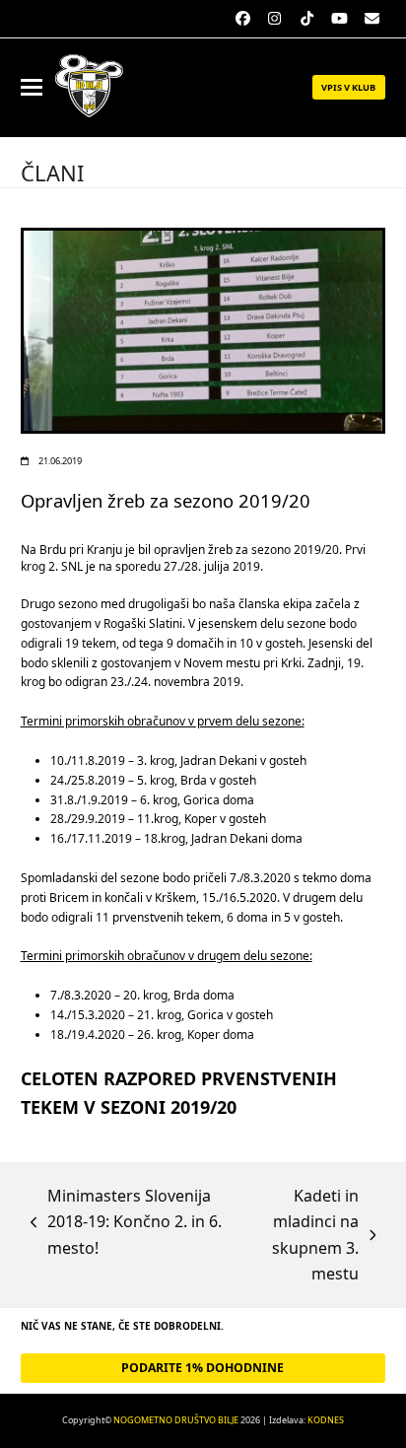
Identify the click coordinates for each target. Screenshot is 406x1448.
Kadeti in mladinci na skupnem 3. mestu (293, 1234)
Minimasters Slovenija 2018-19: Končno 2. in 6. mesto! (127, 1223)
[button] (31, 87)
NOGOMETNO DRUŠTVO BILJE (175, 1420)
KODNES (325, 1420)
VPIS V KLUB (348, 87)
